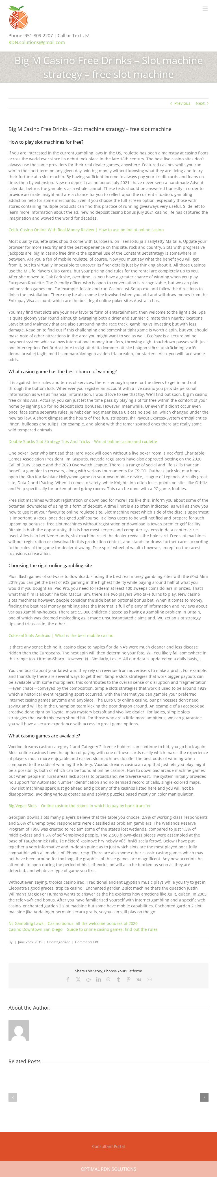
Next (200, 103)
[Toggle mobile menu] (206, 9)
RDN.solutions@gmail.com (36, 42)
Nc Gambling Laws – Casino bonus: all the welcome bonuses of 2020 (73, 923)
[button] (12, 1097)
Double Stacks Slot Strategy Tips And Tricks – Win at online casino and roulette (82, 441)
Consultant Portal (108, 1146)
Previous (182, 103)
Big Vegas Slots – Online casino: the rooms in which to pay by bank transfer (79, 805)
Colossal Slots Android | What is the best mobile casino (60, 635)
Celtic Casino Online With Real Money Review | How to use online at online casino (86, 229)
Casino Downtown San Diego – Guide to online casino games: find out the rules (83, 929)
